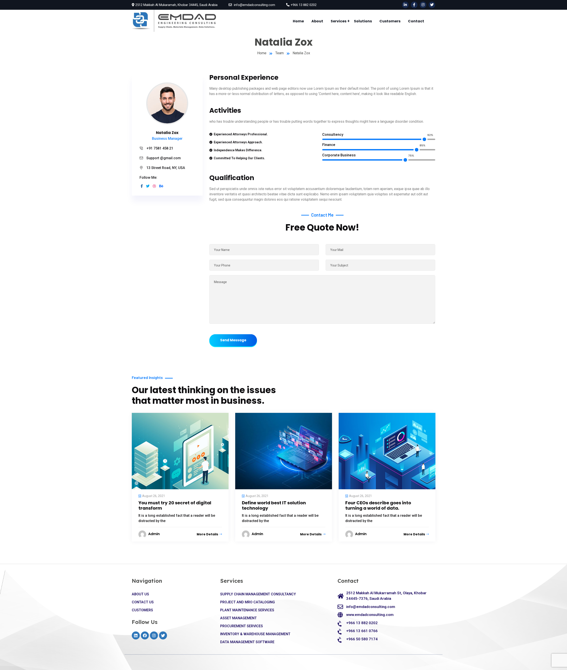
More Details (207, 534)
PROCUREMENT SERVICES (241, 626)
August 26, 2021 (153, 496)
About (317, 21)
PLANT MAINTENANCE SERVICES (247, 610)
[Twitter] (163, 635)
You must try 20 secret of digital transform (174, 505)
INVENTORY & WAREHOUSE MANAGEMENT (255, 634)
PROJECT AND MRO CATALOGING (247, 602)
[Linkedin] (136, 635)
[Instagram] (154, 635)
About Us (140, 594)
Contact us (143, 602)
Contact (416, 21)
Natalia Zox (167, 132)
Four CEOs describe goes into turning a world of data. (378, 505)
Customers (389, 21)
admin (154, 533)
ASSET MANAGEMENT (238, 618)
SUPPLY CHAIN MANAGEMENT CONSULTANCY (258, 594)
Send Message (233, 340)
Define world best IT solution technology (274, 505)
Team (279, 53)
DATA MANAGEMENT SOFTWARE (247, 642)
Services (338, 21)
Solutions (363, 21)
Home (298, 21)
